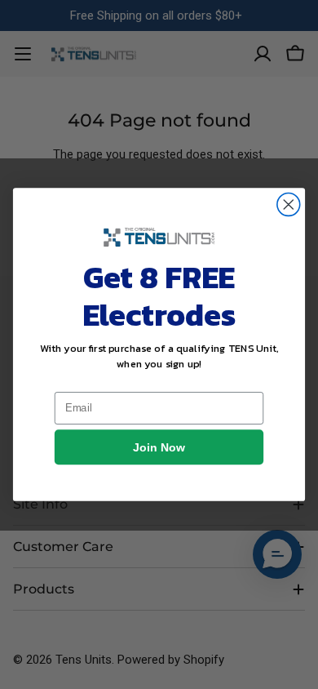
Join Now (159, 447)
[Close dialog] (288, 204)
